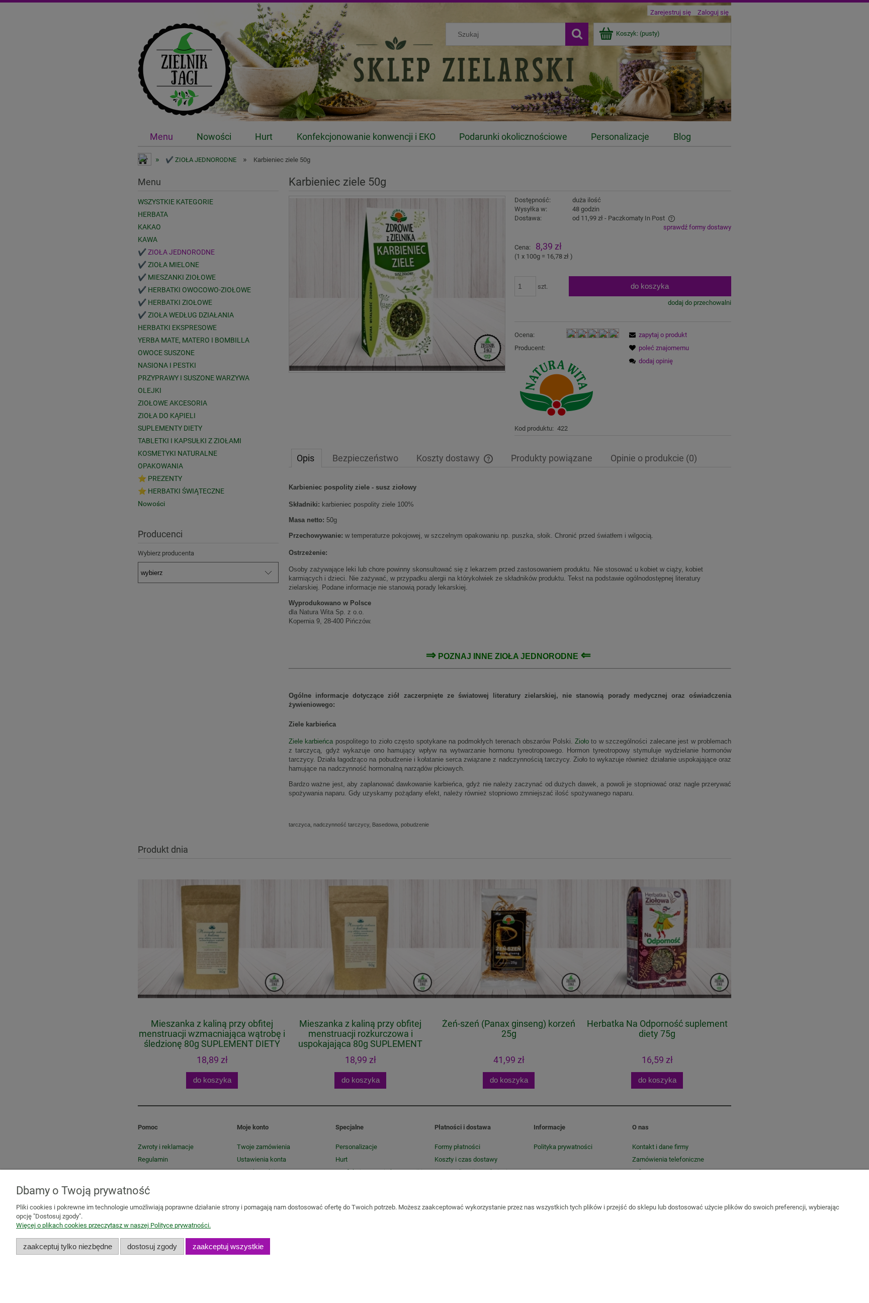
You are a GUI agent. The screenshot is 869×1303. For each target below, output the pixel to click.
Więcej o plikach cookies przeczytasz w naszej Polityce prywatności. (113, 1225)
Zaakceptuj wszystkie (228, 1246)
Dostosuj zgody (152, 1246)
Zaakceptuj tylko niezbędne (67, 1246)
